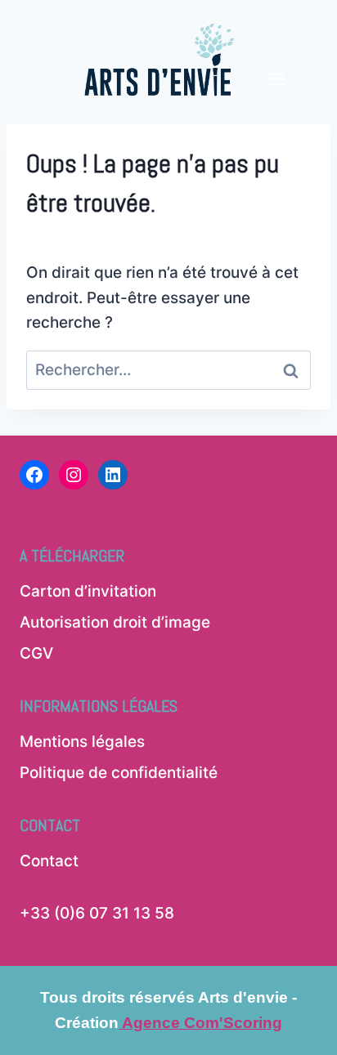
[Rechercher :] (168, 369)
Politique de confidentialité (119, 772)
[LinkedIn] (113, 475)
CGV (36, 653)
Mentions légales (82, 741)
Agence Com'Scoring (200, 1022)
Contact (49, 861)
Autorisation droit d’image (115, 622)
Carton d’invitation (88, 591)
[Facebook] (34, 475)
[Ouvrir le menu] (276, 51)
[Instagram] (73, 475)
